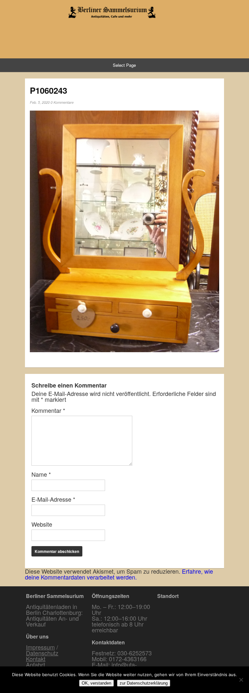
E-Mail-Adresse (53, 499)
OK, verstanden (96, 683)
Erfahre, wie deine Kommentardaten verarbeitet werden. (119, 574)
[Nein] (241, 679)
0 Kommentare (62, 102)
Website (41, 524)
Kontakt (35, 658)
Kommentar (48, 410)
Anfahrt (35, 664)
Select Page (124, 65)
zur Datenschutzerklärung (144, 683)
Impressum (40, 647)
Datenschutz (42, 653)
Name (41, 474)
